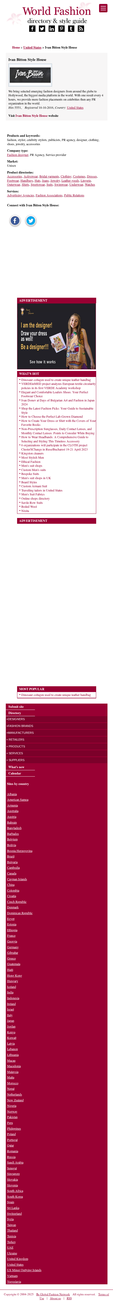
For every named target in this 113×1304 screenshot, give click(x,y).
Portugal (12, 1140)
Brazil (10, 856)
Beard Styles (29, 482)
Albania (12, 794)
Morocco (12, 1083)
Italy (10, 1015)
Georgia (12, 941)
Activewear (31, 176)
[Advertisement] (45, 264)
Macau (11, 1060)
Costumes (79, 176)
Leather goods (70, 180)
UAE (10, 1247)
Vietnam (12, 1276)
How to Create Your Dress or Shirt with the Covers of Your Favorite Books (58, 422)
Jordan (11, 1026)
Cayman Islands (17, 879)
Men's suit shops (31, 465)
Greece (11, 958)
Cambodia (13, 867)
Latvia (11, 1043)
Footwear (13, 180)
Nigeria (11, 1105)
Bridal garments (49, 176)
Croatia (11, 896)
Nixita (25, 511)
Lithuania (13, 1054)
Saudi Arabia (15, 1162)
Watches (90, 184)
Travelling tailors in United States (42, 490)
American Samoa (17, 799)
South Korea (15, 1196)
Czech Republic (17, 901)
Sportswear (38, 184)
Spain (10, 1202)
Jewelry (55, 180)
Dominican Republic (20, 913)
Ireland (11, 1004)
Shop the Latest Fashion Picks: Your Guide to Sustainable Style (57, 410)
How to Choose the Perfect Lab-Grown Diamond (52, 416)
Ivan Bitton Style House (32, 115)
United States (75, 107)
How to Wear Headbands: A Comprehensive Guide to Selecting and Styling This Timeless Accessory (54, 439)
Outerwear (13, 184)
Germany (13, 947)
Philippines (14, 1128)
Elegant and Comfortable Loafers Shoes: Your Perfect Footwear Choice (54, 394)
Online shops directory (35, 498)
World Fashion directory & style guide (56, 15)
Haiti (10, 969)
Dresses (92, 176)
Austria (11, 816)
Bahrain (12, 822)
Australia (12, 811)
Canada (11, 873)
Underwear (76, 184)
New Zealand (15, 1100)
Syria (10, 1219)
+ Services (14, 753)
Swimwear (61, 184)
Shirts (25, 184)
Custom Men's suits (33, 470)
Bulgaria (12, 862)
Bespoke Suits (30, 474)
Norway (12, 1111)
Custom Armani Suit (34, 486)
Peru (10, 1122)
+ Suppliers (15, 760)
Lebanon (12, 1049)
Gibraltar (12, 952)
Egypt (10, 919)
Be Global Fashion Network (53, 1294)
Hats (37, 180)
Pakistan (12, 1117)
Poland (11, 1134)
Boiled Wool (29, 506)
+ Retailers (15, 739)
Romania (12, 1151)
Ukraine (12, 1253)
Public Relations (74, 195)
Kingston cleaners (32, 453)
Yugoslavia (14, 1281)
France (11, 935)
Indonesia (13, 998)
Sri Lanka (13, 1208)
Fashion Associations (49, 195)
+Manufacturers (20, 732)
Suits (50, 184)
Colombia (13, 890)
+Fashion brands (19, 725)
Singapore (13, 1173)
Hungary (12, 981)
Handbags (26, 180)
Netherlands (14, 1094)
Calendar (14, 773)
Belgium (12, 839)
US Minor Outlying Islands (24, 1270)
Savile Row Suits (32, 502)
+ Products (15, 746)
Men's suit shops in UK (36, 478)
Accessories (14, 176)
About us (55, 1298)
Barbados (13, 833)
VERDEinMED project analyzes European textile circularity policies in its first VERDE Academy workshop (58, 385)
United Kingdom (17, 1258)
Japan (10, 1020)
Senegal (12, 1168)
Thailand (12, 1230)
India (10, 992)
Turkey (11, 1242)
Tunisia (11, 1236)
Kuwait (11, 1037)
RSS (69, 1298)
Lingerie (86, 180)
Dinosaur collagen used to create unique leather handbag (56, 380)
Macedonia (14, 1066)
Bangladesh (14, 828)
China (10, 884)
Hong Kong (14, 975)
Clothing (66, 176)
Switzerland (14, 1213)
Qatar (10, 1145)
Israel (10, 1009)
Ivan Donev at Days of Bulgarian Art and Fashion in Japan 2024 (58, 402)
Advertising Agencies (20, 195)
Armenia (12, 805)
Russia (11, 1157)
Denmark (13, 907)
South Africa (15, 1190)
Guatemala (13, 964)
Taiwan (11, 1225)
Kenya (11, 1032)
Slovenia (12, 1185)
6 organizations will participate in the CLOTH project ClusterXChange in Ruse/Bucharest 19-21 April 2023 (54, 447)
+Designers (15, 719)
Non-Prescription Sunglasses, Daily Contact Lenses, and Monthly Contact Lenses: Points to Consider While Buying (58, 431)
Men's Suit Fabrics (33, 494)
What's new (16, 767)
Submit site (16, 706)
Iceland (11, 986)
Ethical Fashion (30, 461)
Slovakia (12, 1179)
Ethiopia (12, 930)
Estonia (11, 924)
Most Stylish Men (32, 457)
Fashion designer (17, 155)
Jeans (45, 180)
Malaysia (12, 1072)
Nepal (10, 1088)
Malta (10, 1077)
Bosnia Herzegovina (19, 851)
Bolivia (11, 845)
